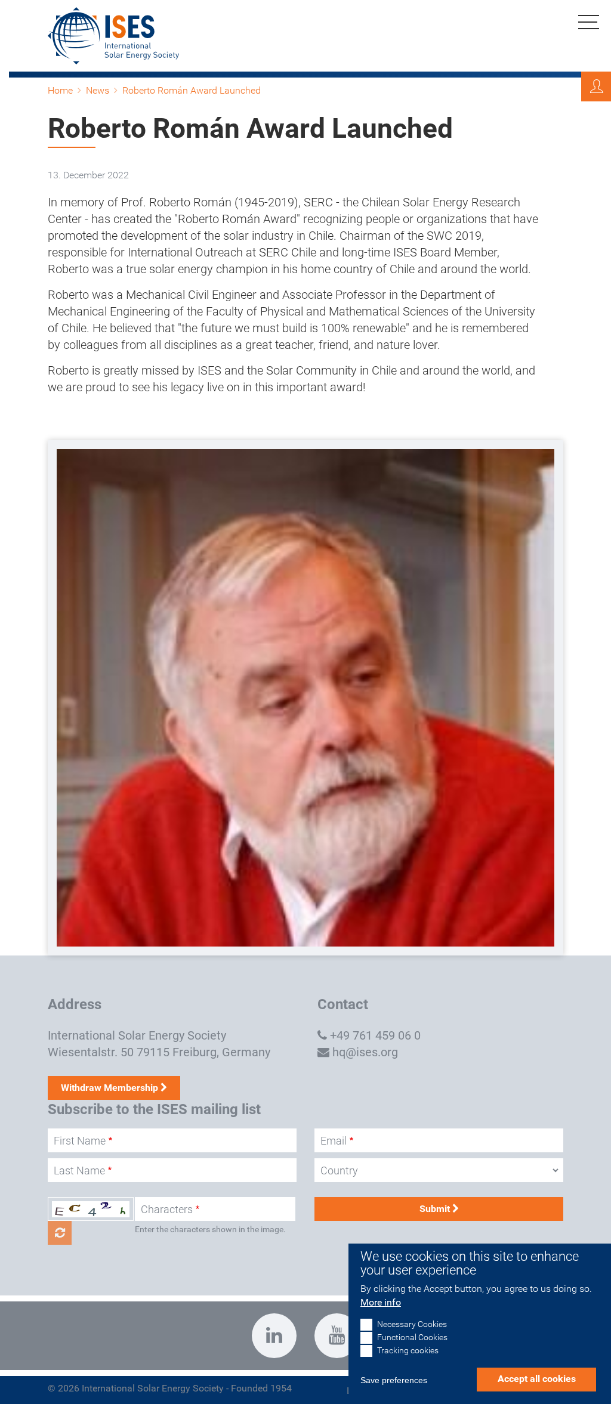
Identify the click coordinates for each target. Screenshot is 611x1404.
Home (60, 90)
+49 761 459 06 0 (375, 1035)
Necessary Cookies (412, 1324)
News (97, 90)
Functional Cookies (412, 1337)
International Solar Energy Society (137, 1035)
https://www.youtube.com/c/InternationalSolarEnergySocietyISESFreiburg (336, 1335)
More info (380, 1302)
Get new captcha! (60, 1233)
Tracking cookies (408, 1351)
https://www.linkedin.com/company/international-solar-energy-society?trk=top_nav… (274, 1335)
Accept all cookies (537, 1378)
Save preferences (393, 1380)
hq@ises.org (365, 1052)
